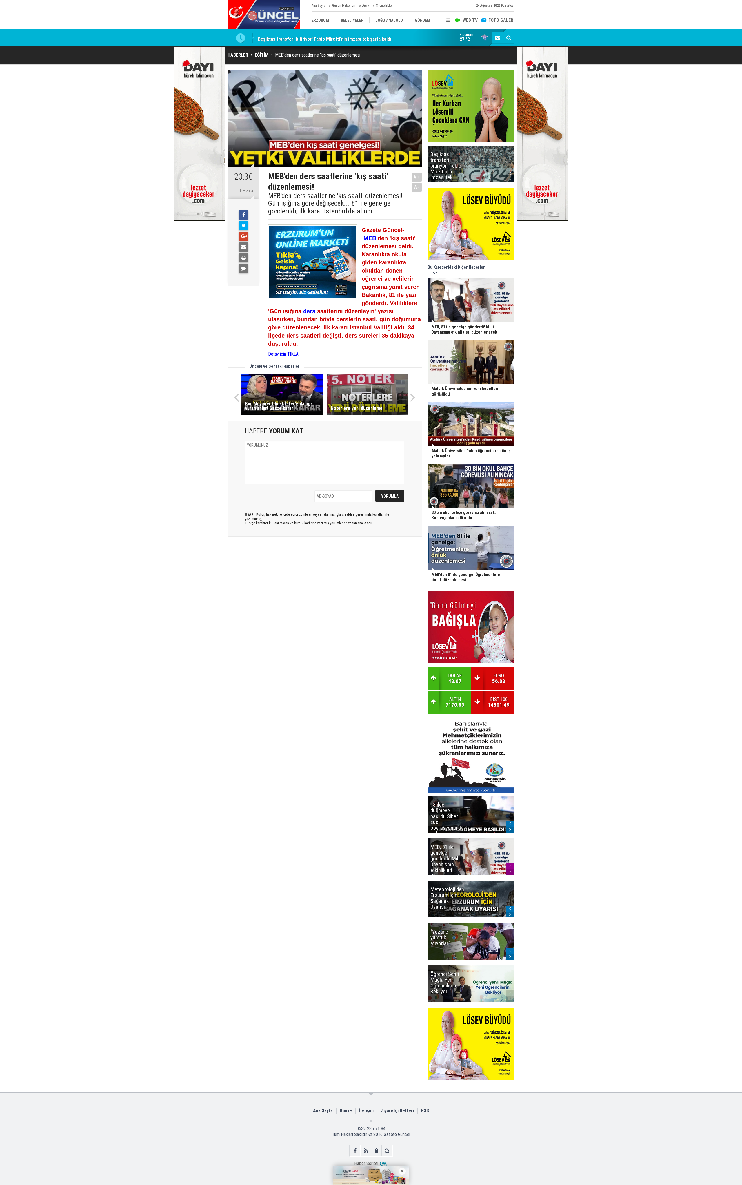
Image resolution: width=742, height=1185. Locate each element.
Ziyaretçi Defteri (397, 1110)
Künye (346, 1110)
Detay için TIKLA (283, 354)
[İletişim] (497, 38)
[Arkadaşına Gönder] (243, 247)
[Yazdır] (243, 257)
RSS (425, 1110)
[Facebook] (243, 215)
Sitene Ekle (384, 5)
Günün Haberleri (343, 5)
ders (309, 311)
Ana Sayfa (318, 5)
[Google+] (243, 236)
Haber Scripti (366, 1163)
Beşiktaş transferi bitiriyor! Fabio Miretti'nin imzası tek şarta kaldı (324, 38)
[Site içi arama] (508, 38)
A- (416, 187)
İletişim (366, 1110)
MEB (369, 238)
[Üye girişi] (376, 1150)
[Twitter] (243, 225)
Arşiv (365, 5)
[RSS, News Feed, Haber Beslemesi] (365, 1150)
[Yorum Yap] (243, 268)
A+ (417, 177)
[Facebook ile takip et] (355, 1150)
